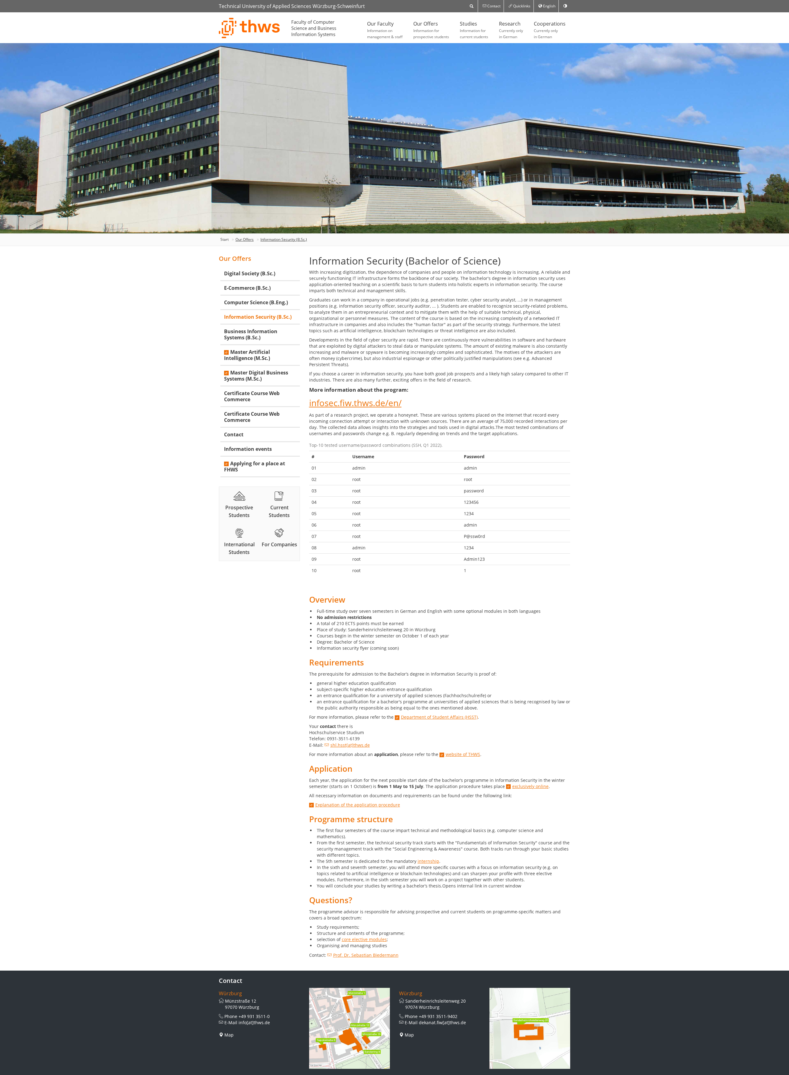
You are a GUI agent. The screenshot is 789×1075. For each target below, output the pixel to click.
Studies (474, 29)
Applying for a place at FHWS (254, 466)
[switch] (565, 6)
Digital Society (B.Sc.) (249, 273)
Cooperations (550, 29)
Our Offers (431, 29)
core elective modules (364, 939)
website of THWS (463, 754)
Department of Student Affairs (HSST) (439, 717)
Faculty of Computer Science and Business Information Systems (313, 28)
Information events (248, 449)
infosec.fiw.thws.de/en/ (355, 403)
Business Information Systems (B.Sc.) (250, 334)
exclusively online (530, 786)
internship (428, 861)
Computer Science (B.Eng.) (256, 302)
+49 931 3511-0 (254, 1016)
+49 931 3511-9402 (438, 1016)
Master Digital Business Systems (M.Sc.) (256, 375)
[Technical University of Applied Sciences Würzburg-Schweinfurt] (249, 28)
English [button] (548, 6)
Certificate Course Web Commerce (252, 396)
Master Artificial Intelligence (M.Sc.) (247, 355)
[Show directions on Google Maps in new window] (349, 1028)
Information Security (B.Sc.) (283, 239)
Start (224, 239)
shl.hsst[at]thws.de (350, 745)
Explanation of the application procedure (357, 805)
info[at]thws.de (254, 1022)
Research (511, 29)
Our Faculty (385, 29)
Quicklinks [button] (521, 6)
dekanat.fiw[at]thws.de (442, 1022)
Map (229, 1035)
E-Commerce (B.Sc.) (247, 288)
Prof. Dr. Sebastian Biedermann (366, 955)
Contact (233, 434)
